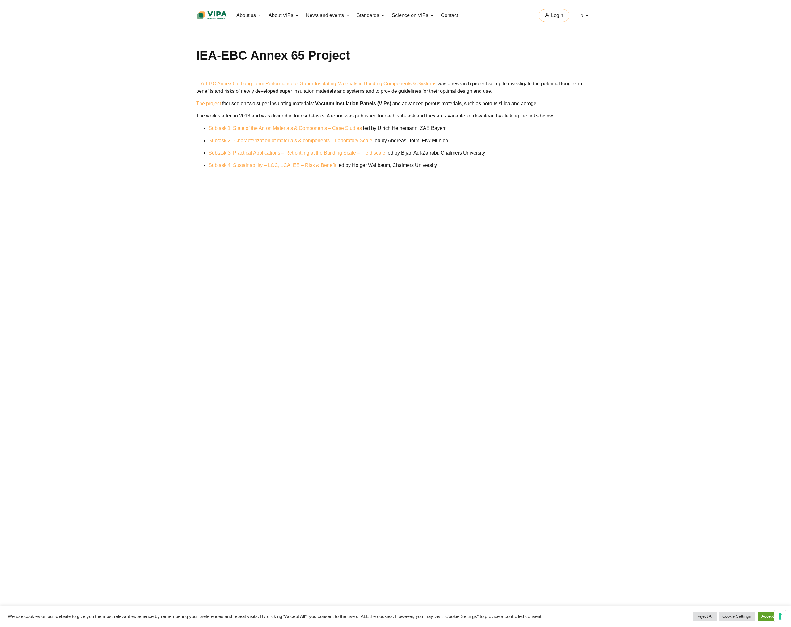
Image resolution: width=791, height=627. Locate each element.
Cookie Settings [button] (736, 616)
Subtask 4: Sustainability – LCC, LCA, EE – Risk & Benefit (272, 165)
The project (208, 103)
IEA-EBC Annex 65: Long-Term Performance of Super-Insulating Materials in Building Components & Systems (316, 83)
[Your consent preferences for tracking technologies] (780, 616)
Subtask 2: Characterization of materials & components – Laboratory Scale (290, 140)
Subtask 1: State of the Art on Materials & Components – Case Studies (285, 128)
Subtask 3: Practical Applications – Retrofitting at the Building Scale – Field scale (297, 153)
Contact (449, 15)
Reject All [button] (704, 616)
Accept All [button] (770, 616)
